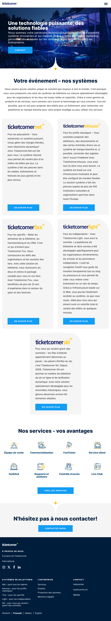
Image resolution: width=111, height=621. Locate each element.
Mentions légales (46, 596)
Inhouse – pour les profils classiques (14, 589)
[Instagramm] (3, 568)
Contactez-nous (55, 528)
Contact (20, 50)
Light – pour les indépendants (16, 599)
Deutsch (6, 613)
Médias (76, 595)
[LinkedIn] (19, 568)
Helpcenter (78, 584)
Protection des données (49, 592)
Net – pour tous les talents (14, 584)
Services (42, 584)
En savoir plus (23, 208)
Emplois (41, 588)
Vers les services (55, 490)
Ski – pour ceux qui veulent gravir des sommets (15, 604)
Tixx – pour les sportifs (13, 595)
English (38, 613)
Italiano (28, 613)
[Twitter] (9, 568)
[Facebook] (14, 568)
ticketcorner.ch (80, 589)
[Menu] (106, 4)
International (8, 561)
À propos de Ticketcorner (14, 556)
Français (17, 613)
